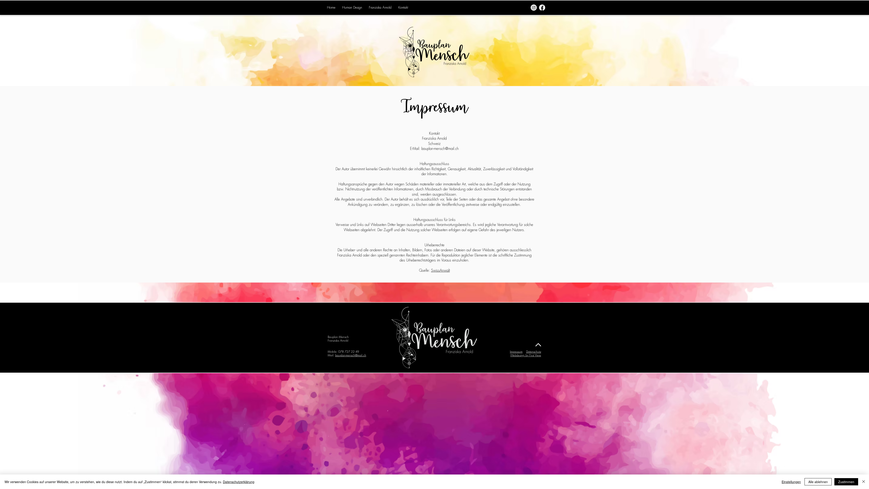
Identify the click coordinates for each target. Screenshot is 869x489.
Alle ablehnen (818, 481)
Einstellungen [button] (791, 481)
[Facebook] (542, 8)
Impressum (516, 351)
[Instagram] (534, 8)
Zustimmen (846, 481)
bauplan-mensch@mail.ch (440, 149)
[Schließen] (863, 481)
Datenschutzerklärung (238, 481)
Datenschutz (533, 351)
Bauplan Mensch (338, 337)
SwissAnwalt (440, 270)
